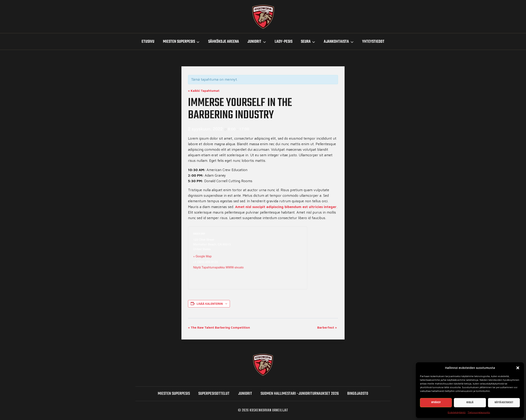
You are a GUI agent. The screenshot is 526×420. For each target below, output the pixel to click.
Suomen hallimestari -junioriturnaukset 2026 (300, 393)
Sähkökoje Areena (223, 41)
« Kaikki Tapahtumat (203, 90)
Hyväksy (436, 402)
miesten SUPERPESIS (174, 393)
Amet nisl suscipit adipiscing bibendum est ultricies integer (286, 207)
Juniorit (245, 393)
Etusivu (148, 41)
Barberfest (327, 327)
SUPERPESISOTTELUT (214, 393)
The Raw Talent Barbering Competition (219, 327)
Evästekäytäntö (457, 412)
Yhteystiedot (373, 41)
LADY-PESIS (283, 41)
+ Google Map (202, 256)
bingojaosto (357, 393)
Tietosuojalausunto (479, 412)
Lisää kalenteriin (210, 304)
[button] (518, 368)
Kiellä (469, 402)
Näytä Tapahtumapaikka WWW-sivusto (218, 267)
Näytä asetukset (504, 402)
